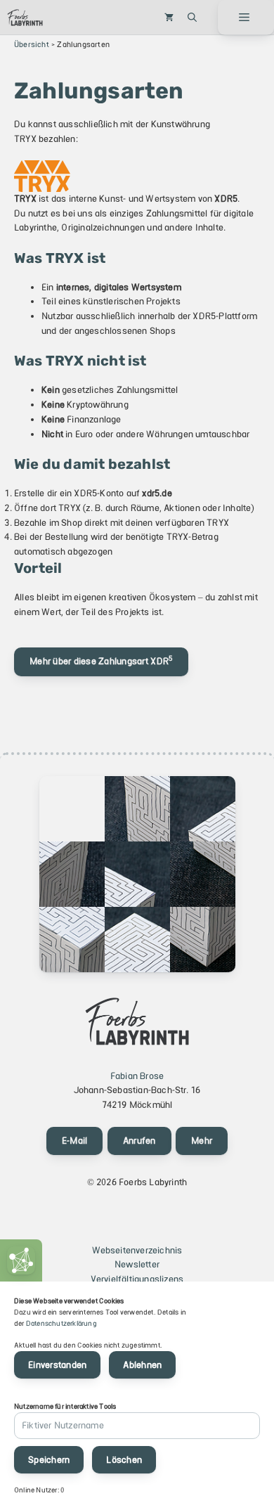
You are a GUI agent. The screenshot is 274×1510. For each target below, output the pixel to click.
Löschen (124, 1459)
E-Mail (75, 1140)
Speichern (49, 1459)
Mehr (201, 1140)
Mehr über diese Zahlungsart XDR (101, 660)
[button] (192, 17)
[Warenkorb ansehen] (169, 17)
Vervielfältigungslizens (137, 1279)
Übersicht (31, 44)
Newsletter (137, 1264)
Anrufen (139, 1140)
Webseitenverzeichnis (137, 1250)
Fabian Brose (137, 1076)
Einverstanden (57, 1365)
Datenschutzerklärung (61, 1323)
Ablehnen (142, 1365)
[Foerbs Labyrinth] (25, 17)
